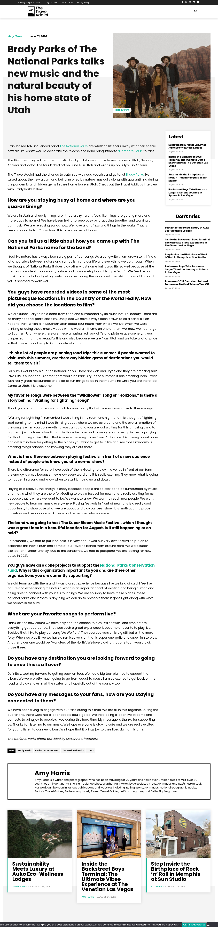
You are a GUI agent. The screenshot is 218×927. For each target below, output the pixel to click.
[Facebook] (182, 2)
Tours (91, 750)
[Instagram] (186, 2)
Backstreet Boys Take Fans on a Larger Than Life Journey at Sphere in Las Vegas (187, 192)
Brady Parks (135, 174)
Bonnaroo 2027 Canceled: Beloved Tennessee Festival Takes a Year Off (187, 282)
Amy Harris (15, 36)
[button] (196, 11)
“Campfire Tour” (130, 151)
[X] (190, 2)
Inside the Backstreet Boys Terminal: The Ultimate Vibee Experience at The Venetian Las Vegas (188, 161)
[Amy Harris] (21, 781)
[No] (208, 925)
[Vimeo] (194, 2)
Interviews (122, 110)
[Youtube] (198, 2)
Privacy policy (197, 924)
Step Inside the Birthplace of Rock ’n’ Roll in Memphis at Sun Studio (187, 177)
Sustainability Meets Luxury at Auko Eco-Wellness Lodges (187, 146)
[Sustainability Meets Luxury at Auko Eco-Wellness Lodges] (39, 834)
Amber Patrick (20, 886)
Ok (184, 924)
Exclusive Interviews (47, 750)
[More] (116, 134)
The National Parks (74, 146)
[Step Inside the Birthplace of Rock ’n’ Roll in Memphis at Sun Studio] (178, 834)
